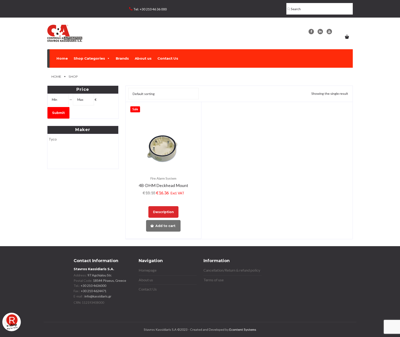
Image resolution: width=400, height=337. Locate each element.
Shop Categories (89, 58)
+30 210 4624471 (93, 291)
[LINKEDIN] (320, 31)
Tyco (53, 139)
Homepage (147, 270)
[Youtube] (329, 31)
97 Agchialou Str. (100, 275)
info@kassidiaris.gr (97, 296)
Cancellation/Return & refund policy (231, 270)
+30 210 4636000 (93, 286)
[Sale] (163, 147)
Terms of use (213, 280)
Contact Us (167, 58)
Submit (58, 113)
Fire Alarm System (163, 178)
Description (163, 212)
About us (143, 58)
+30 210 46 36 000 (153, 9)
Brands (122, 58)
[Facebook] (311, 31)
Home (62, 58)
